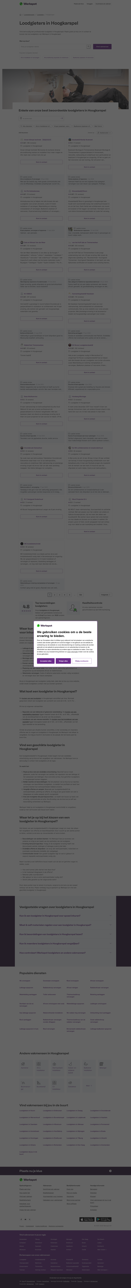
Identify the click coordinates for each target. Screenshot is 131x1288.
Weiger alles (63, 661)
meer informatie (72, 652)
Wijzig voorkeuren (81, 661)
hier (91, 649)
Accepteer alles (45, 661)
